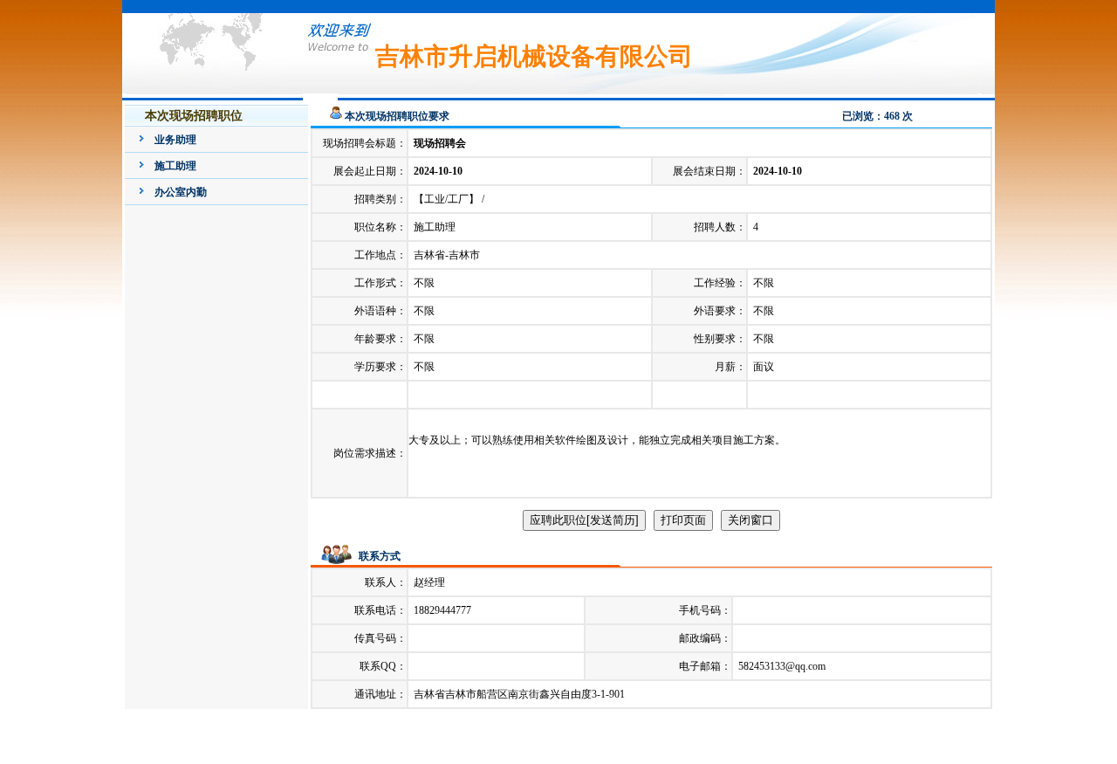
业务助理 (175, 140)
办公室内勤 (180, 192)
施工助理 (175, 166)
